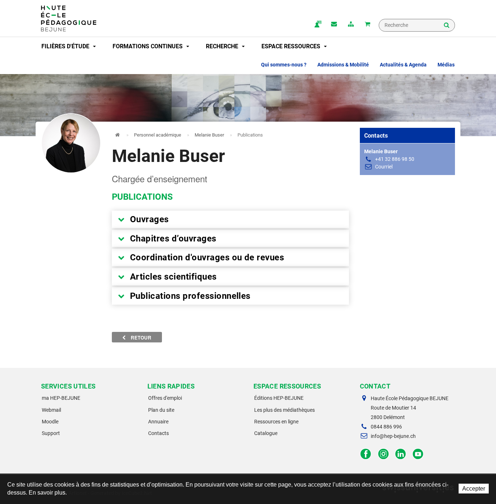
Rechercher (446, 25)
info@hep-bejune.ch (393, 436)
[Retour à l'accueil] (68, 18)
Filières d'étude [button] (66, 46)
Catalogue (265, 433)
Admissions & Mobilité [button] (343, 65)
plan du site (350, 24)
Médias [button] (446, 65)
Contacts (158, 433)
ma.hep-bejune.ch (317, 24)
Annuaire (158, 421)
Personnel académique (157, 135)
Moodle (50, 421)
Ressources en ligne (276, 421)
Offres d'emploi (165, 398)
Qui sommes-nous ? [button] (283, 65)
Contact (334, 24)
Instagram (383, 454)
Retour (140, 337)
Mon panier (367, 24)
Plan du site (161, 410)
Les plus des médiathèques (284, 410)
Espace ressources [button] (291, 46)
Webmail (51, 410)
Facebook (366, 454)
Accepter (473, 488)
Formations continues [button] (148, 46)
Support (51, 433)
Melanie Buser (209, 135)
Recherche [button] (223, 46)
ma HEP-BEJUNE (61, 398)
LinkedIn (401, 454)
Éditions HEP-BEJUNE (279, 398)
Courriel (384, 167)
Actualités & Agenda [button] (403, 65)
